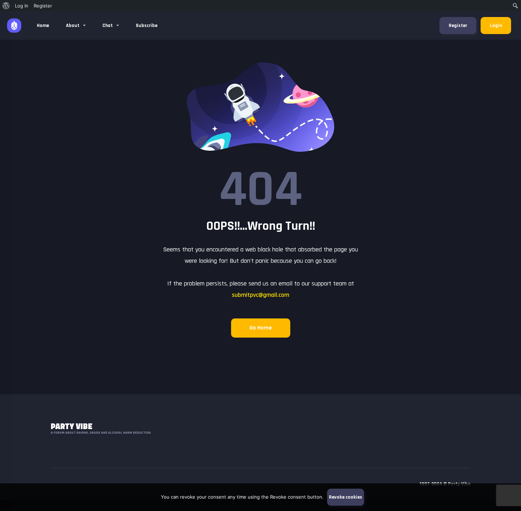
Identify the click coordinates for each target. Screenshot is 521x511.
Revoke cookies (345, 497)
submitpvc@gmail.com (260, 295)
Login (496, 25)
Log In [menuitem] (21, 6)
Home (43, 25)
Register (458, 25)
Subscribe (146, 25)
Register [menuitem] (43, 6)
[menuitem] (6, 5)
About (73, 25)
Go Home (261, 328)
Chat (108, 25)
